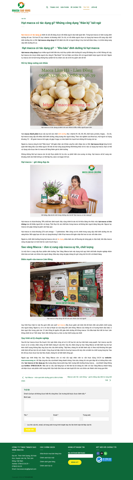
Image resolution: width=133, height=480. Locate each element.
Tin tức (86, 7)
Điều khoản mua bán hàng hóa (50, 454)
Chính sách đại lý (46, 466)
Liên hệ (94, 7)
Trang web (87, 415)
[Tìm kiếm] (47, 7)
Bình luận (27, 397)
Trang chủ (54, 7)
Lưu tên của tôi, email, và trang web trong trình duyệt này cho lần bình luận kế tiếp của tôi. (59, 425)
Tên (26, 415)
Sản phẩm (65, 7)
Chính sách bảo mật (47, 458)
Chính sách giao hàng (47, 462)
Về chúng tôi (76, 7)
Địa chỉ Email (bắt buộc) (76, 453)
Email (55, 415)
